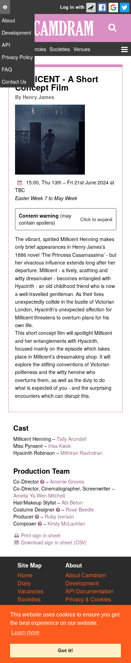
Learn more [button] (25, 632)
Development (82, 583)
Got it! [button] (65, 650)
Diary (24, 583)
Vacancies (30, 591)
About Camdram (85, 575)
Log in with (72, 7)
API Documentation (89, 591)
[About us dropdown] (5, 7)
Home (24, 575)
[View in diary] (20, 182)
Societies (29, 599)
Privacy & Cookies (88, 599)
